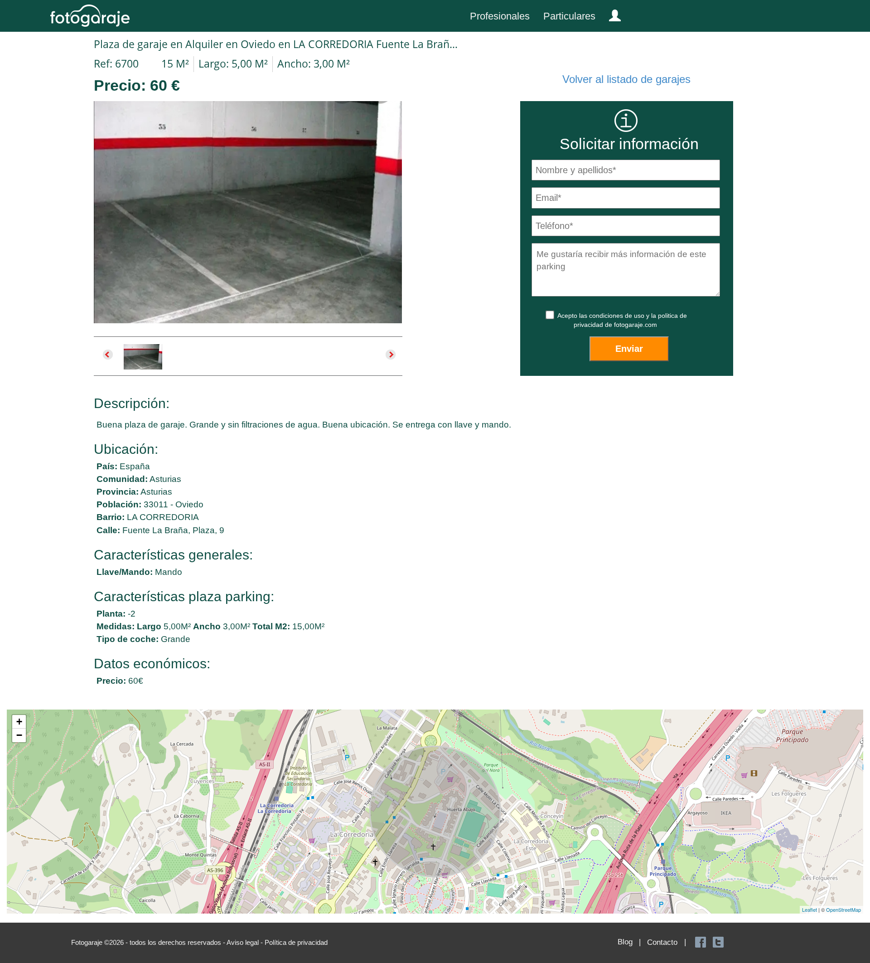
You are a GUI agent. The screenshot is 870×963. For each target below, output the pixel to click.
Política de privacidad (296, 942)
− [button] (19, 735)
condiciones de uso (617, 315)
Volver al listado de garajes (626, 79)
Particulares (569, 16)
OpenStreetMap (843, 909)
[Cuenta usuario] (611, 14)
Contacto (662, 942)
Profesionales (500, 16)
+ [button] (19, 721)
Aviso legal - (246, 942)
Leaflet (809, 909)
